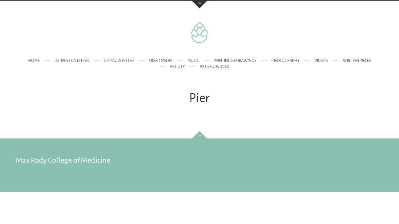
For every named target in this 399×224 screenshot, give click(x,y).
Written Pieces (357, 60)
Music (193, 60)
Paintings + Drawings (235, 60)
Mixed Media (160, 60)
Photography (286, 60)
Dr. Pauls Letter (119, 60)
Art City (177, 66)
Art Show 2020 (214, 66)
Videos (321, 60)
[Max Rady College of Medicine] (199, 33)
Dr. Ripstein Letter (72, 60)
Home (34, 60)
